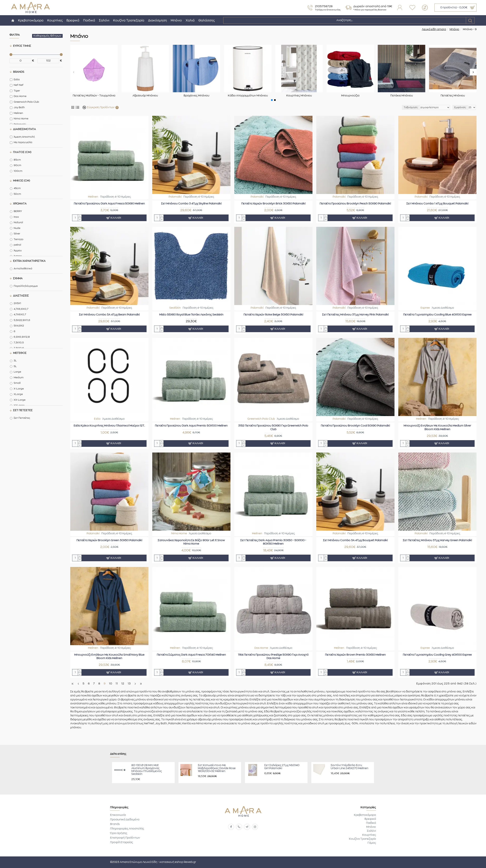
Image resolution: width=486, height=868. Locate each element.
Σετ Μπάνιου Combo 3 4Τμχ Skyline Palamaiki (191, 203)
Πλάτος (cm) (22, 152)
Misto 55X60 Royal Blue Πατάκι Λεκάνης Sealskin (191, 314)
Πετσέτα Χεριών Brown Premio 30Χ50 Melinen (355, 655)
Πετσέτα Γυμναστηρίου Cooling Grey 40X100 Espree (437, 655)
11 (117, 683)
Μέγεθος (20, 353)
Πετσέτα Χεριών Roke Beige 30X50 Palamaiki (273, 314)
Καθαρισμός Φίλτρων (47, 36)
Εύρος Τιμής (22, 46)
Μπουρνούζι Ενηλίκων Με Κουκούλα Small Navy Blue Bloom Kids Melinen (109, 657)
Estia (97, 419)
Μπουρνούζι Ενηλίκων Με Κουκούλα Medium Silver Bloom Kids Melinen (437, 427)
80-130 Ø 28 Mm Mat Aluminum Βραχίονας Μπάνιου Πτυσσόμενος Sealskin (146, 769)
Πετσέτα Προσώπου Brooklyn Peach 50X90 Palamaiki (355, 203)
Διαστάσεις (21, 295)
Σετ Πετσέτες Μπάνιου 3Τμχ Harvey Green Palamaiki (437, 540)
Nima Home (179, 533)
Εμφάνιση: (460, 107)
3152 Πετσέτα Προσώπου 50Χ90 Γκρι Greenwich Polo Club (273, 427)
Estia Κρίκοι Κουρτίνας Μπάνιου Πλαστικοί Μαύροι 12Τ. (109, 425)
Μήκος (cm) (21, 180)
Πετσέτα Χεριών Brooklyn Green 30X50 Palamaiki (109, 540)
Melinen (93, 197)
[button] (73, 72)
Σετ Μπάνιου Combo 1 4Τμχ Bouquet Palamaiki (437, 203)
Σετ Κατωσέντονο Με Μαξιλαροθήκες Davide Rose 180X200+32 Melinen (217, 768)
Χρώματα (20, 203)
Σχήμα (18, 278)
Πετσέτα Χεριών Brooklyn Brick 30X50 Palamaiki (273, 203)
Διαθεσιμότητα (24, 129)
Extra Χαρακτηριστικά (29, 261)
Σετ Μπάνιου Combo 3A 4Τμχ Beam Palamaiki (109, 314)
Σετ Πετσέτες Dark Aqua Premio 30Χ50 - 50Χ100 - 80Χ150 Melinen (273, 542)
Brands (18, 72)
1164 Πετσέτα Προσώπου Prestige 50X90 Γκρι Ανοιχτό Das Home (273, 657)
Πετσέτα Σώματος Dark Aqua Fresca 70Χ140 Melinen (191, 655)
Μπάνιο (454, 29)
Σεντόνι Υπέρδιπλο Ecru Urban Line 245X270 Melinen (349, 766)
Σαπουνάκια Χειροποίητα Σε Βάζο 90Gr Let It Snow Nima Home (191, 542)
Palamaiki (175, 197)
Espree (425, 308)
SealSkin (175, 308)
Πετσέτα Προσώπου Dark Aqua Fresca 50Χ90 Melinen (109, 203)
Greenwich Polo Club (261, 419)
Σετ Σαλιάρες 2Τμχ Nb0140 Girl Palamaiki (281, 766)
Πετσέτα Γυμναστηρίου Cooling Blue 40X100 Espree (437, 314)
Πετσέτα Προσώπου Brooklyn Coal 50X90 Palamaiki (355, 425)
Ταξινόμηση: (411, 107)
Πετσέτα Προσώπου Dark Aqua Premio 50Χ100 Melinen (191, 425)
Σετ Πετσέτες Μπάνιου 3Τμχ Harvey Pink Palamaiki (355, 314)
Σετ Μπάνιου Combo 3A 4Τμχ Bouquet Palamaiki (355, 540)
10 (110, 683)
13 (129, 683)
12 (122, 683)
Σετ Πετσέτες (23, 410)
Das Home (261, 648)
